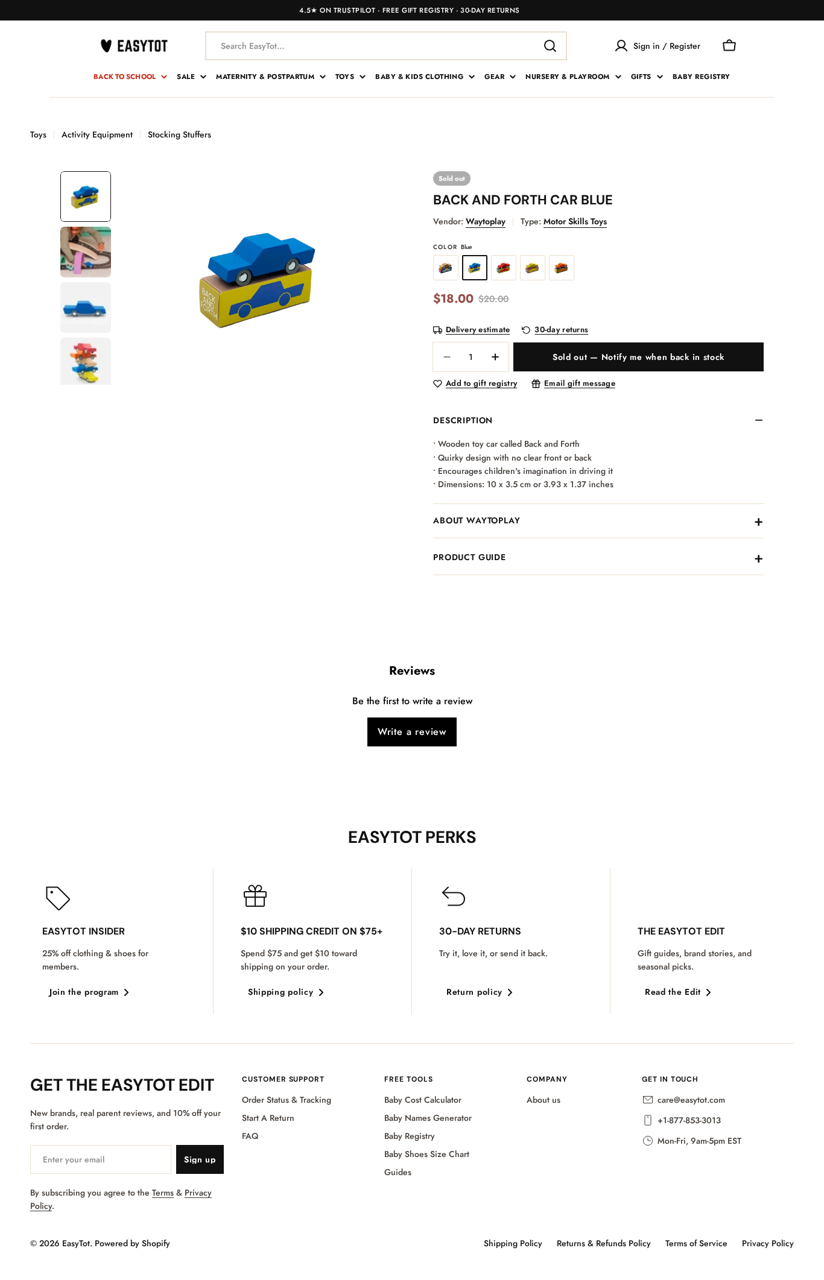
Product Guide (469, 557)
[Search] (550, 46)
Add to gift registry (481, 384)
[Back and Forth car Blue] (474, 267)
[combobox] (386, 45)
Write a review (412, 732)
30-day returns (561, 330)
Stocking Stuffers (179, 134)
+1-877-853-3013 (689, 1120)
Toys (38, 134)
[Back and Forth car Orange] (561, 267)
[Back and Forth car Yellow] (532, 267)
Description (463, 420)
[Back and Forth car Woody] (445, 267)
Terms (163, 1193)
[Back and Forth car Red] (503, 267)
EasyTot (76, 1243)
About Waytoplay (477, 520)
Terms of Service (696, 1243)
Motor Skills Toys (575, 221)
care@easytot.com (691, 1100)
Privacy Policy (768, 1243)
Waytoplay (485, 221)
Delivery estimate (478, 330)
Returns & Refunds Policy (604, 1243)
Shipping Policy (513, 1243)
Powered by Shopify (132, 1243)
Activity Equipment (97, 134)
